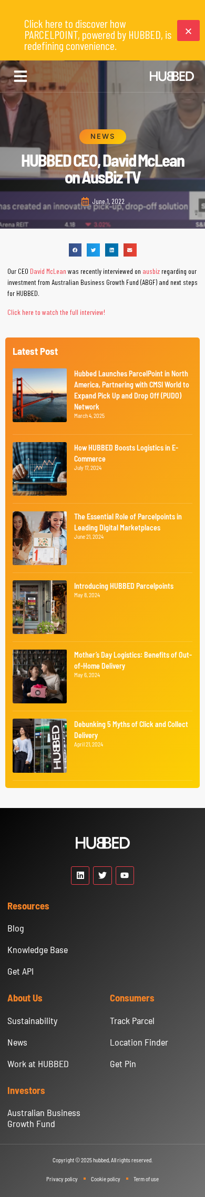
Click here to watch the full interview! (56, 312)
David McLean (48, 271)
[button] (20, 76)
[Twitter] (102, 875)
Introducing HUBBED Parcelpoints (123, 585)
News (102, 136)
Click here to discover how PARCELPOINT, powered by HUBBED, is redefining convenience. (97, 34)
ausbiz (151, 271)
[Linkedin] (80, 875)
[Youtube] (125, 875)
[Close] (188, 30)
